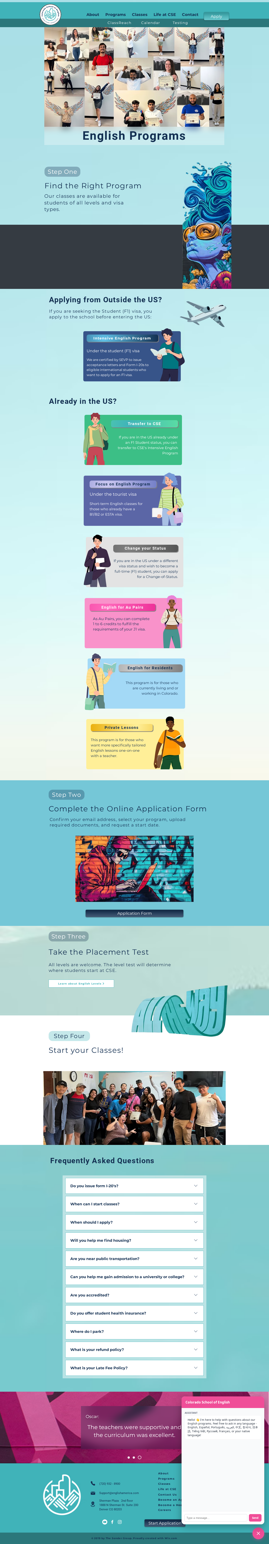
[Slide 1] (129, 1457)
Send (255, 1518)
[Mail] (93, 1493)
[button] (165, 15)
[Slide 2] (135, 1457)
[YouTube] (104, 1522)
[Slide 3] (140, 1457)
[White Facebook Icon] (112, 1522)
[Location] (93, 1504)
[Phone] (93, 1483)
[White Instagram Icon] (119, 1522)
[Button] (132, 356)
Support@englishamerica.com (119, 1493)
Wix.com (171, 1538)
